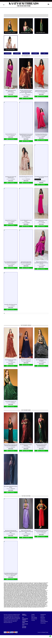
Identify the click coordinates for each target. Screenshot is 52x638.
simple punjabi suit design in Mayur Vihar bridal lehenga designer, (31, 596)
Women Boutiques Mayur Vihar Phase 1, (21, 595)
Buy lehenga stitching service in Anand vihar (31, 600)
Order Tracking (34, 617)
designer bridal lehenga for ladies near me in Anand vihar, (12, 605)
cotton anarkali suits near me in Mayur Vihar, (27, 592)
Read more (41, 182)
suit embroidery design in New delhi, (12, 584)
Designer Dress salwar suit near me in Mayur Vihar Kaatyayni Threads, (34, 588)
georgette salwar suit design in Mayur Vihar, (14, 592)
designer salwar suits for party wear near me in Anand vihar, (36, 605)
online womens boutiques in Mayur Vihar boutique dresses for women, (33, 597)
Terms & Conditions (44, 621)
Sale (23, 617)
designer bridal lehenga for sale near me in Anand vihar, (39, 604)
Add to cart (10, 94)
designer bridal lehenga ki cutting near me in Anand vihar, (27, 603)
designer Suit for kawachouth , (24, 582)
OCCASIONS (35, 53)
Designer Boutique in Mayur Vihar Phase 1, (26, 594)
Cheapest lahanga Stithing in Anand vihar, (27, 601)
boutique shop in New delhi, (22, 584)
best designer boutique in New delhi (43, 585)
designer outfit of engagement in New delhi (40, 583)
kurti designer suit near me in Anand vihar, (21, 602)
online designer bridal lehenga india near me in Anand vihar (36, 607)
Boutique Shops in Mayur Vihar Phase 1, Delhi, (12, 594)
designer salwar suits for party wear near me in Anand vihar (21, 604)
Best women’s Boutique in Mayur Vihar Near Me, (23, 598)
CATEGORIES (17, 53)
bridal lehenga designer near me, (21, 585)
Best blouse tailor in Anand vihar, (19, 600)
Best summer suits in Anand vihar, (37, 599)
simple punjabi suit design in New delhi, (32, 585)
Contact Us (43, 618)
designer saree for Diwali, (12, 583)
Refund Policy (43, 620)
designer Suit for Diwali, (7, 582)
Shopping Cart (43, 614)
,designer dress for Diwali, (42, 582)
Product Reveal (34, 618)
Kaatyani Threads (45, 632)
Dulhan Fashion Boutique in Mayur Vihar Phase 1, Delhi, (39, 594)
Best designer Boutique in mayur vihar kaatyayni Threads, (34, 586)
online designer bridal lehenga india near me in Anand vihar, (29, 605)
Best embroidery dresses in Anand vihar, (14, 599)
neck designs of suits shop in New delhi (31, 584)
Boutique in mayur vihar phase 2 (41, 595)
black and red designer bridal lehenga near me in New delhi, (25, 583)
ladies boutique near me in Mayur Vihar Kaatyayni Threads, (28, 587)
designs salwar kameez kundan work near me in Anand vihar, (35, 602)
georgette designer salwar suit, (8, 604)
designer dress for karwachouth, (15, 582)
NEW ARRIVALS (7, 53)
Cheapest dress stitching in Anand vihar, (40, 601)
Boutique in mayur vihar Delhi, (32, 595)
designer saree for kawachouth (33, 582)
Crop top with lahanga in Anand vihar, (9, 600)
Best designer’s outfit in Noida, (21, 586)
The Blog (32, 614)
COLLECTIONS (26, 53)
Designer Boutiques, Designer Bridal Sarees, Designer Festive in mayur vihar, (36, 593)
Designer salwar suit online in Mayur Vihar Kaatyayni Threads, (13, 590)
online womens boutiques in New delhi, (11, 586)
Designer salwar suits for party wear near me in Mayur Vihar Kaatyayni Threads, (33, 589)
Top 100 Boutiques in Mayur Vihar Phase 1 (10, 595)
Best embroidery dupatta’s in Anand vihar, (26, 599)
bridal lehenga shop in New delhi (11, 585)
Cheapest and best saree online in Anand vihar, (14, 601)
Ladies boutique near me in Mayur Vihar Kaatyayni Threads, (15, 588)
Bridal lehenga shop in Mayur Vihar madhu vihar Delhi (14, 596)
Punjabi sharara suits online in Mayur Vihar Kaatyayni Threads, (31, 590)
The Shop (33, 620)
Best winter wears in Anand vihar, (35, 598)
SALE (44, 53)
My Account (43, 617)
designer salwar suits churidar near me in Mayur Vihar (17, 593)
